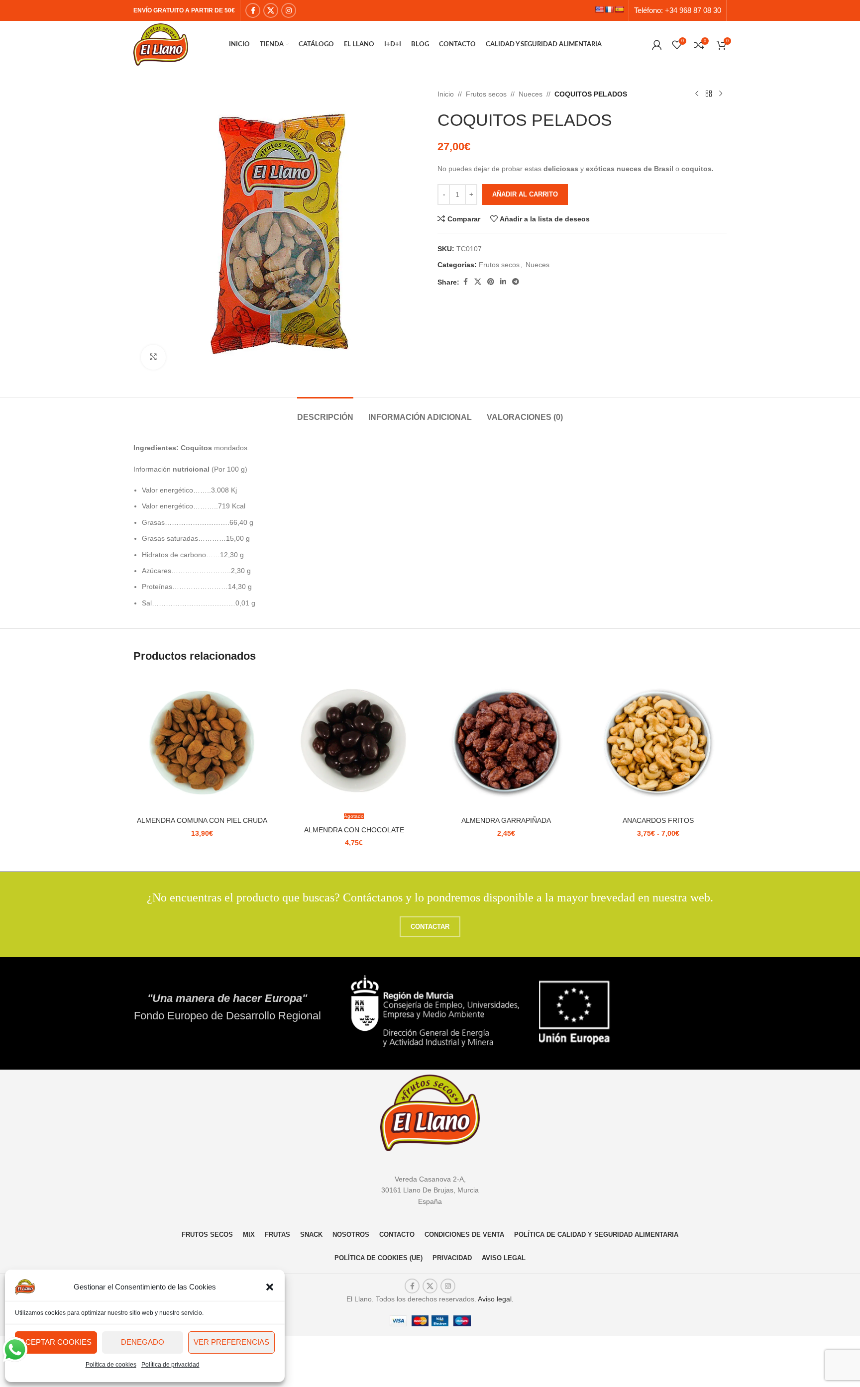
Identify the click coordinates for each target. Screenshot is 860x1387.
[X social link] (270, 10)
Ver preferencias (231, 1342)
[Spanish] (619, 9)
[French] (609, 9)
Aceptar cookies (56, 1342)
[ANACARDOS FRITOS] (658, 742)
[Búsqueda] (642, 45)
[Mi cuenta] (657, 45)
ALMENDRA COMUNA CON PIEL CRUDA (202, 820)
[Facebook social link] (252, 10)
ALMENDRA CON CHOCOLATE (354, 830)
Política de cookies (111, 1364)
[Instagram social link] (288, 10)
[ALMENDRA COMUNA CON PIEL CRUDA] (202, 742)
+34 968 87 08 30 (693, 10)
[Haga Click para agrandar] (153, 357)
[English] (599, 9)
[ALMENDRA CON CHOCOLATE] (354, 742)
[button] (270, 1287)
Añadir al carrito (525, 194)
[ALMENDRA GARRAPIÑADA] (506, 742)
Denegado (142, 1342)
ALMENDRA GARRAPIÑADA (506, 820)
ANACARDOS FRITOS (658, 820)
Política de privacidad (170, 1364)
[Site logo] (160, 44)
